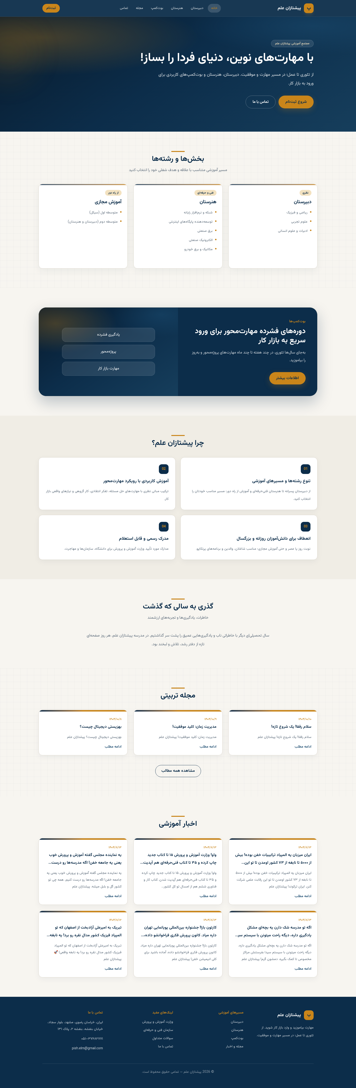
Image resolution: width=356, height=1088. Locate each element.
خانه (214, 8)
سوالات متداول (162, 1038)
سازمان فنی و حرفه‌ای (158, 1030)
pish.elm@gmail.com (87, 1048)
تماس (124, 8)
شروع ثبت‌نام (296, 102)
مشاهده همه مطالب (178, 771)
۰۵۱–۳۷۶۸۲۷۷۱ (92, 1039)
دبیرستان (197, 8)
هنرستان (177, 8)
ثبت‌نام (51, 8)
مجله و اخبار (234, 1046)
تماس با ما (261, 102)
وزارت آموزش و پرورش (157, 1022)
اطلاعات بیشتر (287, 378)
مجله (139, 8)
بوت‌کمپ (157, 8)
